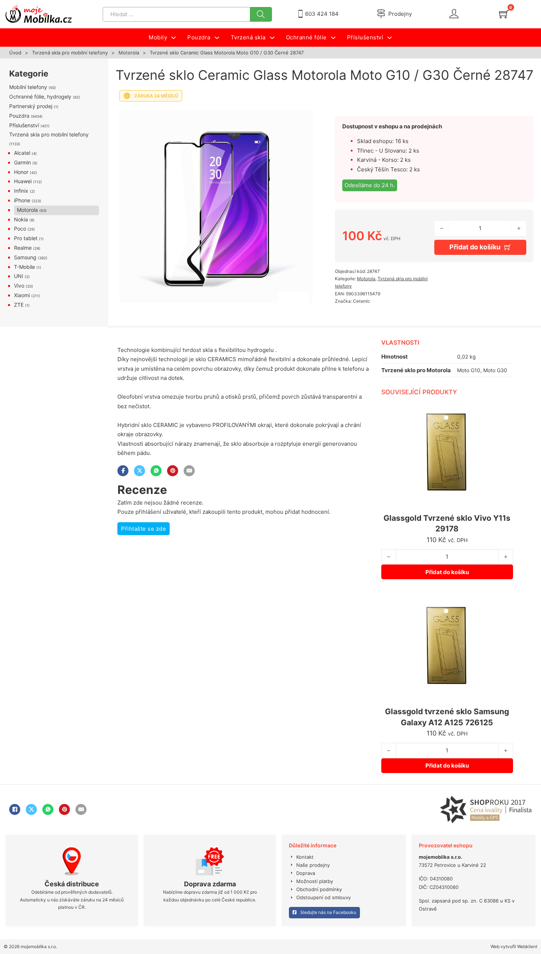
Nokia (21, 219)
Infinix (21, 191)
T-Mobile (24, 267)
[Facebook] (122, 470)
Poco (20, 228)
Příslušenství (24, 125)
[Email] (189, 470)
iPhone (22, 200)
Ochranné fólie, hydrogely (40, 96)
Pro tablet (26, 238)
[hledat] (261, 14)
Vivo (19, 285)
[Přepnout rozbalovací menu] (173, 37)
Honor (21, 172)
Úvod (15, 53)
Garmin (22, 162)
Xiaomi (22, 295)
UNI (18, 276)
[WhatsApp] (156, 470)
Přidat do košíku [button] (447, 572)
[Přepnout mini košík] (504, 14)
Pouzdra (19, 116)
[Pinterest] (172, 470)
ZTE (19, 305)
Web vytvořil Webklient (514, 946)
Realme (23, 248)
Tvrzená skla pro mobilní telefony (70, 53)
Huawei (23, 181)
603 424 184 (322, 13)
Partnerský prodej (30, 106)
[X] (139, 470)
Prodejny (400, 13)
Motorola (129, 53)
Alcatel (22, 153)
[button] (302, 115)
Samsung (25, 257)
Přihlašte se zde (143, 528)
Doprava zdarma (210, 884)
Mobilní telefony (28, 87)
